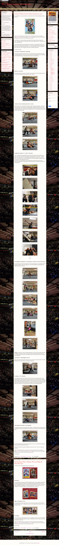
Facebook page (18, 451)
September (51, 63)
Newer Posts (16, 531)
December (51, 59)
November (51, 60)
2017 (50, 86)
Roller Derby (50, 29)
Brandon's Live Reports (51, 32)
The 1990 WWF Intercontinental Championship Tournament (6, 68)
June (51, 67)
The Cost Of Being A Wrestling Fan (52, 34)
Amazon (30, 451)
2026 (50, 51)
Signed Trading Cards (51, 37)
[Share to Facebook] (37, 456)
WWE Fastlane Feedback (5, 54)
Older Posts (43, 531)
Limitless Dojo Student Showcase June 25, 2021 (28, 14)
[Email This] (34, 456)
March (51, 78)
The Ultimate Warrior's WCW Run (6, 66)
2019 (50, 84)
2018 (50, 85)
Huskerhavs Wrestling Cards (5, 43)
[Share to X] (36, 456)
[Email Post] (32, 456)
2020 (50, 82)
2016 (50, 88)
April (51, 77)
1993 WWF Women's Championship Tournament (6, 58)
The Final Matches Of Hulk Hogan (6, 53)
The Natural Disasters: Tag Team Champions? (6, 60)
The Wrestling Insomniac (16, 4)
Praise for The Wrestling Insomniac (51, 41)
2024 (50, 54)
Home (30, 531)
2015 (50, 89)
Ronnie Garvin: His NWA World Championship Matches (6, 64)
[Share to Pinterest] (37, 456)
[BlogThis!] (35, 456)
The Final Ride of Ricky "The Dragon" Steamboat (6, 62)
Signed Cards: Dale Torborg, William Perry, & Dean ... (52, 73)
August (51, 64)
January (51, 81)
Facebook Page (4, 40)
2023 (50, 55)
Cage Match (3, 46)
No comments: (29, 456)
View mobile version (30, 533)
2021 (50, 58)
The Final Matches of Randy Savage (6, 70)
